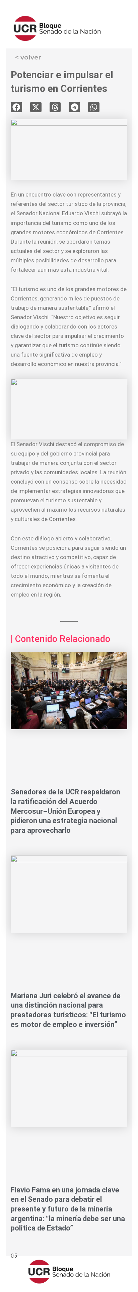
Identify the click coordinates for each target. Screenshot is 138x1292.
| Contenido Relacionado (60, 639)
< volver (28, 57)
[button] (16, 107)
